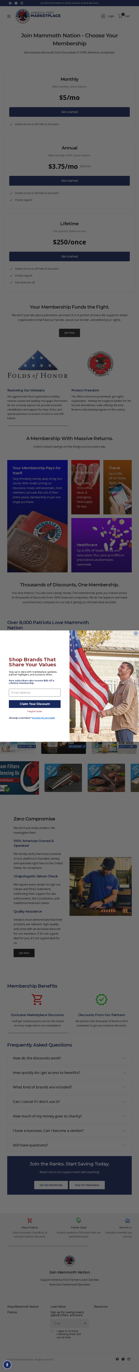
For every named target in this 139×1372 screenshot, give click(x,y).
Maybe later (34, 711)
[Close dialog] (136, 633)
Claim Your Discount (35, 703)
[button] (7, 1364)
